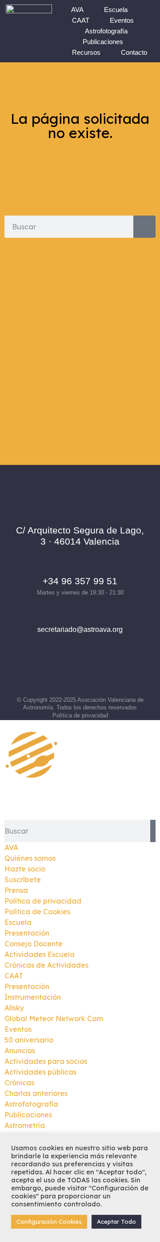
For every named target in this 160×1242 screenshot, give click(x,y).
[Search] (144, 227)
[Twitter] (92, 672)
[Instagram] (68, 672)
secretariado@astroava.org (80, 629)
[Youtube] (117, 672)
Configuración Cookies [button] (49, 1221)
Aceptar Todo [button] (116, 1221)
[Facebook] (43, 672)
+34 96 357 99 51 (80, 581)
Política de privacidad (80, 715)
